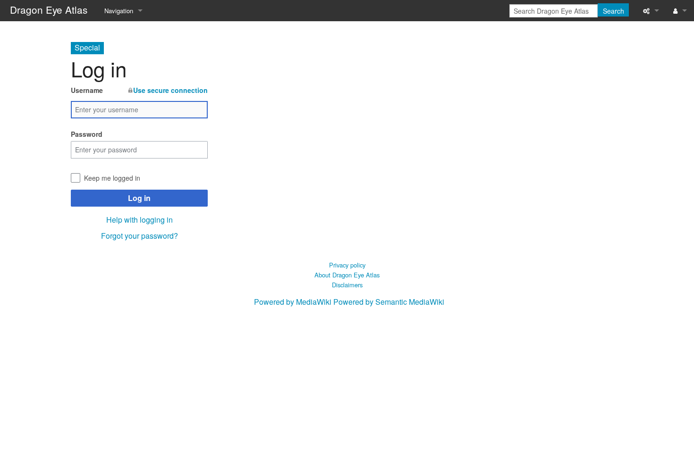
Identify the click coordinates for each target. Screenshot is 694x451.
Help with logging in (139, 219)
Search (613, 11)
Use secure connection (170, 90)
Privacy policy (347, 264)
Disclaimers (347, 284)
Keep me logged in (112, 178)
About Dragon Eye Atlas (347, 274)
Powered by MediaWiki (292, 301)
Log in (139, 197)
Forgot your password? (139, 235)
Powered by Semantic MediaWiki (388, 301)
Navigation (118, 10)
